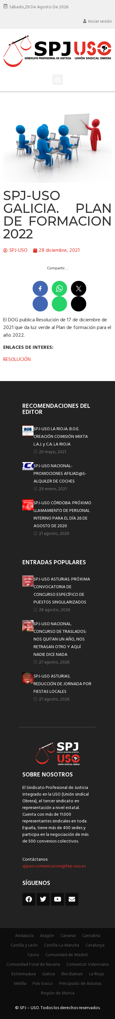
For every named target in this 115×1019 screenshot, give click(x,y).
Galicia (48, 974)
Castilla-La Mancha (61, 945)
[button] (57, 79)
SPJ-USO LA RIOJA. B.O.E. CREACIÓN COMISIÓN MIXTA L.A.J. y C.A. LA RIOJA (61, 436)
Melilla (20, 983)
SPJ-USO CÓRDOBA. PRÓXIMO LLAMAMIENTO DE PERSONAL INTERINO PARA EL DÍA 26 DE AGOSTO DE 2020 (62, 514)
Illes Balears (72, 974)
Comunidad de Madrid (66, 955)
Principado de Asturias (80, 983)
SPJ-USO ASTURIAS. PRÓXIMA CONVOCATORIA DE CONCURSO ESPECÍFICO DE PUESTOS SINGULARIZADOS (62, 591)
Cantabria (91, 936)
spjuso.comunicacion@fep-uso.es (54, 866)
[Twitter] (43, 899)
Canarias (68, 936)
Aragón (47, 936)
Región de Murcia (57, 993)
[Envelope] (71, 899)
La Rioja (96, 974)
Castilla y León (24, 945)
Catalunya (95, 945)
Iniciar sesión (100, 21)
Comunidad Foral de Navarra (33, 964)
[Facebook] (28, 899)
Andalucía (24, 936)
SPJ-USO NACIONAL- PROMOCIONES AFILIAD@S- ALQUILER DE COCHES (60, 473)
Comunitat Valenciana (87, 964)
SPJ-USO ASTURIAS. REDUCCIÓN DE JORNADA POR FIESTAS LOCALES (62, 684)
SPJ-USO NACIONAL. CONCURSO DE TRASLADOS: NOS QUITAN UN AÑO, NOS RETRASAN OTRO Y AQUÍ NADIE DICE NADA (60, 639)
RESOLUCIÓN (17, 360)
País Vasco (43, 983)
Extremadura (24, 974)
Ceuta (33, 955)
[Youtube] (57, 899)
